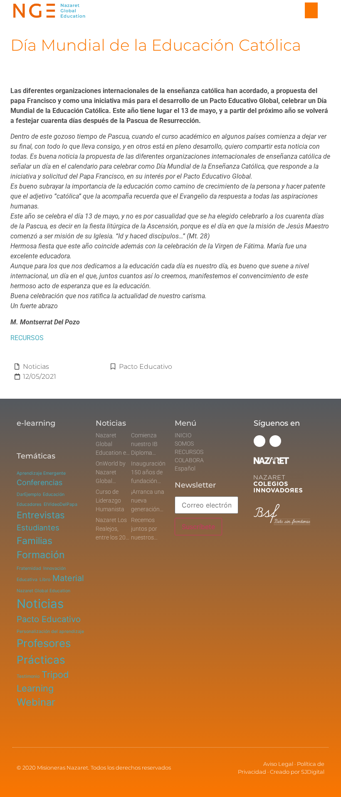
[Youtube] (275, 441)
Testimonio (28, 676)
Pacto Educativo (145, 366)
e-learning (36, 423)
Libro (45, 579)
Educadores (29, 504)
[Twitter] (259, 441)
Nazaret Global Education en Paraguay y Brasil (112, 452)
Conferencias (39, 482)
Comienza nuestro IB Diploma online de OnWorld (144, 452)
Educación (53, 494)
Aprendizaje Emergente (41, 473)
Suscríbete (198, 526)
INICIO (183, 435)
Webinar (36, 702)
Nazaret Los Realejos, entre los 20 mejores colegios (111, 537)
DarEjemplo (29, 494)
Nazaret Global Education (43, 590)
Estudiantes (38, 527)
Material (68, 578)
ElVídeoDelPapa (60, 504)
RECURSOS (27, 338)
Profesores (44, 643)
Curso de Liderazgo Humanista (110, 500)
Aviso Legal (278, 763)
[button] (311, 10)
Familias (34, 541)
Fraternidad (29, 568)
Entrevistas (41, 515)
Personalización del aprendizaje (50, 631)
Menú (185, 423)
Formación (41, 555)
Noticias (36, 366)
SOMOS (184, 443)
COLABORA (189, 460)
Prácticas (41, 659)
